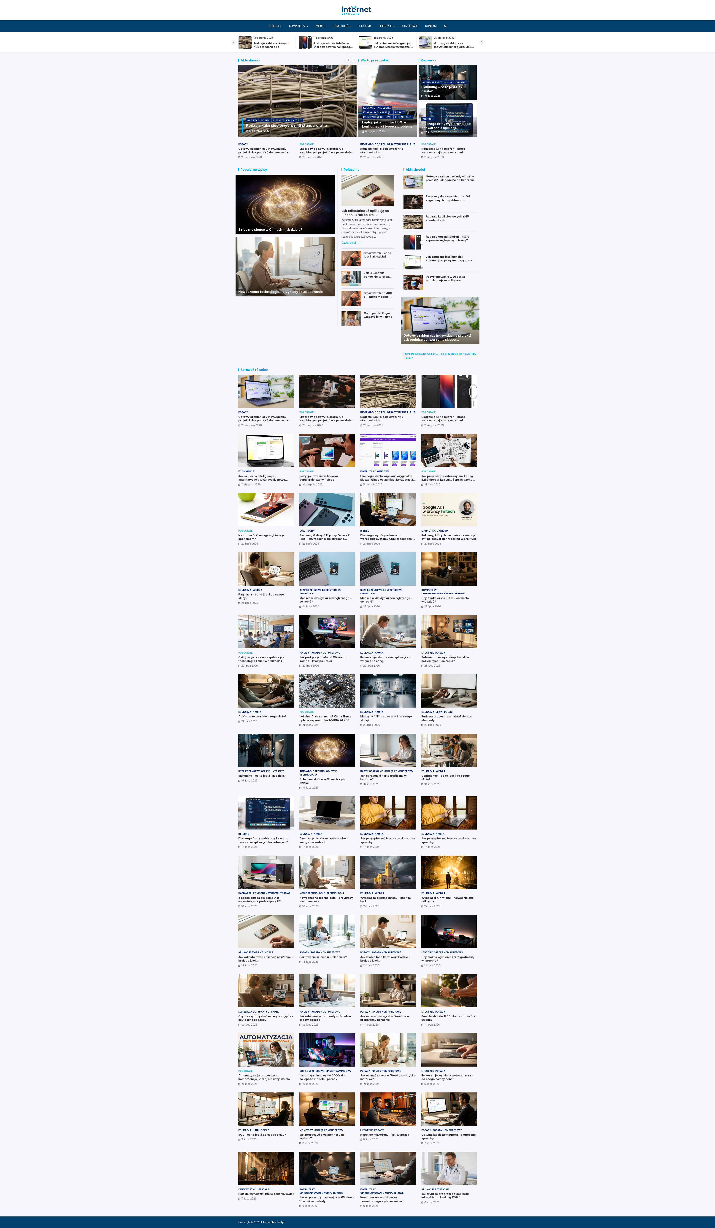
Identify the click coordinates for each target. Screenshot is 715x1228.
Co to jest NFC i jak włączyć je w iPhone (378, 315)
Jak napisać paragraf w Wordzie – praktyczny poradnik (384, 1018)
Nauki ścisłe (261, 1130)
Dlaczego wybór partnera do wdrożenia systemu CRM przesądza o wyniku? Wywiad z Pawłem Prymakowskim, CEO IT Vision (387, 540)
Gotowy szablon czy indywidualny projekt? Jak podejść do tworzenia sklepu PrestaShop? (332, 49)
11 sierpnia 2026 (260, 130)
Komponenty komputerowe (271, 893)
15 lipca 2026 (371, 906)
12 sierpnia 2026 (373, 157)
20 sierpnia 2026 (312, 157)
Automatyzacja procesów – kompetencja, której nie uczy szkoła (264, 1077)
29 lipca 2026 (249, 543)
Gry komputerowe (311, 1071)
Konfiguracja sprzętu (377, 112)
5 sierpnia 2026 (372, 484)
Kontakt (431, 26)
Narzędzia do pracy (251, 1011)
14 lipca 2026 (249, 965)
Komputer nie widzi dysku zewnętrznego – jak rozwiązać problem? (381, 1201)
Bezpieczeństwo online (437, 82)
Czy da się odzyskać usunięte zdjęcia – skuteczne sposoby (265, 1018)
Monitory (306, 1130)
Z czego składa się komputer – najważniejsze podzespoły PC (260, 899)
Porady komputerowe (377, 117)
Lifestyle (385, 26)
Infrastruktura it (399, 144)
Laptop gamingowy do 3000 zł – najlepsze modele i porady (322, 1077)
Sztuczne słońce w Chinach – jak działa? (270, 229)
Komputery (297, 26)
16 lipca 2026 (249, 906)
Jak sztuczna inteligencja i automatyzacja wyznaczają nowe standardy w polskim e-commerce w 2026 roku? (272, 49)
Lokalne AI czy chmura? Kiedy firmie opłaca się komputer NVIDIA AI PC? (325, 718)
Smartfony (307, 530)
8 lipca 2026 (310, 1143)
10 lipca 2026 (249, 1083)
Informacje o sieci (372, 144)
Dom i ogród (341, 26)
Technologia (403, 117)
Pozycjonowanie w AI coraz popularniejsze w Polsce (445, 278)
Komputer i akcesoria (377, 107)
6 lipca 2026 (310, 1205)
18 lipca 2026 (371, 784)
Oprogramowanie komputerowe (443, 593)
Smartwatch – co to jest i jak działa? (377, 254)
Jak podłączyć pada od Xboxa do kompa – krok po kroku (322, 659)
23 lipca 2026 (371, 606)
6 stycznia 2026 (375, 131)
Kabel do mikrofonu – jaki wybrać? (384, 1134)
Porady (400, 112)
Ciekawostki (246, 1189)
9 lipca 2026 (432, 1083)
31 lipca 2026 (432, 484)
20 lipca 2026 (371, 724)
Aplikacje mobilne (250, 952)
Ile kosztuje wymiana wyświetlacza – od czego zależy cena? (447, 1077)
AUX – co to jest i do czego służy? (262, 716)
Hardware (245, 893)
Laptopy (427, 952)
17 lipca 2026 (432, 132)
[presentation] (233, 42)
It (414, 144)
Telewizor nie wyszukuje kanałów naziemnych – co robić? (445, 659)
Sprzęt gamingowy (338, 1071)
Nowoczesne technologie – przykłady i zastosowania (280, 292)
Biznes (364, 530)
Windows (383, 471)
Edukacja (364, 26)
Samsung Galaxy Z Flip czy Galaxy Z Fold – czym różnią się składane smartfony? (324, 538)
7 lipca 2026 (432, 1143)
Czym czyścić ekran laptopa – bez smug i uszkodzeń (323, 840)
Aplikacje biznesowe (435, 1189)
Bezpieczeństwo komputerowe (320, 590)
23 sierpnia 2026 (251, 157)
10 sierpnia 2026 (312, 484)
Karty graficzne (371, 771)
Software (272, 1011)
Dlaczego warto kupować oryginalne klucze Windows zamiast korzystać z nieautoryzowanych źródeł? (386, 479)
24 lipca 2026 (249, 602)
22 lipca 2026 (249, 665)
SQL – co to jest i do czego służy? (262, 1134)
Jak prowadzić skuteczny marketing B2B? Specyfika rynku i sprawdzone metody (447, 479)
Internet (275, 26)
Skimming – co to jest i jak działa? (262, 775)
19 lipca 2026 (432, 95)
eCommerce (256, 115)
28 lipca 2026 (310, 543)
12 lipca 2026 (249, 1024)
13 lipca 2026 (371, 965)
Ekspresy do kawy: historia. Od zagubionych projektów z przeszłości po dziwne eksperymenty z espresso (393, 49)
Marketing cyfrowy (435, 530)
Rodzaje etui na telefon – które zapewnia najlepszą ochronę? (443, 150)
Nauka (379, 652)
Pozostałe (410, 26)
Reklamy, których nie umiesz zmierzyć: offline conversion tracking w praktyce (449, 537)
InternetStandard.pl (273, 1222)
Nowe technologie (312, 893)
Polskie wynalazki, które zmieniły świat (266, 1194)
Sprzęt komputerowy (398, 771)
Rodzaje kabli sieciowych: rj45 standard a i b (452, 45)
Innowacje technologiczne (318, 771)
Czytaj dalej (349, 242)
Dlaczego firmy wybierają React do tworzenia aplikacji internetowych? (446, 128)
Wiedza (257, 590)
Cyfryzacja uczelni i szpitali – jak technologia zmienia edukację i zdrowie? (261, 660)
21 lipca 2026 (432, 665)
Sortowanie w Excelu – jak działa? (323, 957)
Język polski (444, 712)
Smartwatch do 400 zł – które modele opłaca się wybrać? (378, 296)
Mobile (320, 26)
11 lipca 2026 (371, 1024)
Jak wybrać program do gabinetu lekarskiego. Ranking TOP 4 (445, 1195)
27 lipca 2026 (371, 543)
